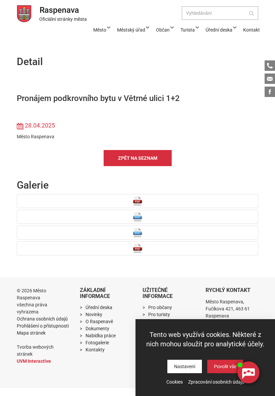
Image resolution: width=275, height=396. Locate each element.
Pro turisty (159, 314)
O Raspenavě (99, 321)
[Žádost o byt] (137, 217)
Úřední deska (219, 30)
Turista (187, 30)
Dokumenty (97, 328)
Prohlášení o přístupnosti (43, 326)
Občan (163, 30)
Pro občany (160, 307)
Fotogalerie (97, 342)
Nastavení (184, 366)
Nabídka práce (101, 335)
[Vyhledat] (251, 13)
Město (99, 30)
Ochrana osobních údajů (42, 318)
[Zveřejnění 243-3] (137, 233)
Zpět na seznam (137, 158)
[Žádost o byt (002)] (137, 201)
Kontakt (251, 30)
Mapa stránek (31, 333)
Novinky (94, 314)
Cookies (174, 382)
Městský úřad (131, 30)
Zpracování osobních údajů (216, 382)
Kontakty (95, 349)
